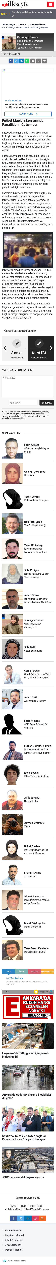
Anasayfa (10, 25)
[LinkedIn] (21, 61)
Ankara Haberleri (13, 1230)
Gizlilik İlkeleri (36, 1206)
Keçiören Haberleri (14, 1235)
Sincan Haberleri (13, 1245)
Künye (13, 1206)
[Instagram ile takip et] (35, 1218)
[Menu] (50, 4)
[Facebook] (11, 61)
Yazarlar (23, 25)
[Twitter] (16, 61)
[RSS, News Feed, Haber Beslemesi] (42, 1218)
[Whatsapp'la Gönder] (27, 61)
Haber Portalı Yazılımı (16, 1261)
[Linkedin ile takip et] (28, 1218)
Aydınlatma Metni (13, 1209)
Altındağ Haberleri (14, 1240)
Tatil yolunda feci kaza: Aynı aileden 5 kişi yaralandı (32, 14)
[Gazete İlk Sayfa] (15, 4)
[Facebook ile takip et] (13, 1218)
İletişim (23, 1206)
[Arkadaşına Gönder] (32, 61)
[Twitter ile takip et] (20, 1218)
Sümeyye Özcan (37, 25)
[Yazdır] (38, 61)
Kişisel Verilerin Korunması (37, 1209)
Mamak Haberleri (13, 1249)
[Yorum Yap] (44, 61)
